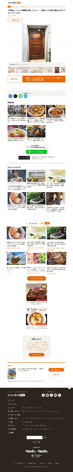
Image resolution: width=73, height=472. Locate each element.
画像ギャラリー (24, 6)
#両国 (39, 350)
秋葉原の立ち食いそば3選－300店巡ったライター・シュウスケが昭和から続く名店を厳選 (17, 207)
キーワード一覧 (36, 442)
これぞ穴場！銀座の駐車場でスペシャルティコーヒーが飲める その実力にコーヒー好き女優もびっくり (17, 187)
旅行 (11, 422)
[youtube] (56, 395)
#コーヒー (31, 342)
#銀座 (36, 342)
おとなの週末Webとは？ (19, 463)
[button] (9, 42)
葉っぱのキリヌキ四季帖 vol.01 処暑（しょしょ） (16, 268)
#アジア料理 (43, 342)
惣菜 (31, 429)
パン (43, 411)
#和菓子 (29, 250)
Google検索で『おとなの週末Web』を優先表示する (43, 156)
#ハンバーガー (36, 273)
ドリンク (50, 429)
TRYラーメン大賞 (15, 414)
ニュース (12, 407)
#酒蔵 (52, 250)
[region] (36, 48)
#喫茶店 (58, 248)
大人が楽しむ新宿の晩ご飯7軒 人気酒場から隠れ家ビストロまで (16, 139)
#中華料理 (45, 345)
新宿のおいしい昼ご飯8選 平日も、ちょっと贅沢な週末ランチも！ (36, 139)
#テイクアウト (41, 247)
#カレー (9, 15)
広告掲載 (57, 463)
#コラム (53, 248)
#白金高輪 (30, 347)
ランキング (13, 404)
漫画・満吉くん (43, 425)
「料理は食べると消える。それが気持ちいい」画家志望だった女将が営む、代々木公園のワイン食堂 (55, 209)
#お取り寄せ (30, 247)
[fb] (52, 395)
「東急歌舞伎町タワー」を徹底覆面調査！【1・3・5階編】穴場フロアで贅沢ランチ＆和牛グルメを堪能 (36, 120)
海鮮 (27, 429)
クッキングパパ (25, 425)
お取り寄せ (13, 429)
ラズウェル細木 (34, 425)
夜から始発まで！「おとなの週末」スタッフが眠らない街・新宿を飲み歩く (17, 120)
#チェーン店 (30, 273)
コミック (12, 425)
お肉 (23, 429)
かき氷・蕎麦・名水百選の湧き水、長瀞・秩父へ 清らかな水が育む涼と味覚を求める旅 (36, 207)
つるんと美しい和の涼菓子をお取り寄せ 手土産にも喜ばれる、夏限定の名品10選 (55, 185)
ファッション (46, 418)
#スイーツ (35, 247)
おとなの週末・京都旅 (27, 422)
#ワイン (39, 345)
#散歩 (44, 350)
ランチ (46, 411)
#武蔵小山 (54, 273)
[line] (47, 395)
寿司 (23, 411)
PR (40, 407)
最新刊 (12, 432)
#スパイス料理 (31, 345)
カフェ (51, 411)
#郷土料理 (37, 347)
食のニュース (25, 407)
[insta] (59, 395)
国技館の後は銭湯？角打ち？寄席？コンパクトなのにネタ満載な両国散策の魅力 (36, 185)
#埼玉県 (62, 248)
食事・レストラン (15, 6)
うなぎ (27, 411)
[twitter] (43, 395)
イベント (36, 407)
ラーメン (38, 411)
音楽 (35, 418)
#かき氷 (49, 248)
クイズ (27, 418)
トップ (12, 400)
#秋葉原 (8, 248)
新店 (31, 407)
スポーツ (40, 418)
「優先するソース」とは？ (37, 158)
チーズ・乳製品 (43, 429)
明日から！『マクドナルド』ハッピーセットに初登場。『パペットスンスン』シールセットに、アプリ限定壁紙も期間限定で (36, 269)
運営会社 (50, 463)
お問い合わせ (43, 463)
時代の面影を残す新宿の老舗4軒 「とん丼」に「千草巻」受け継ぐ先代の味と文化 (55, 120)
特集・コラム (13, 418)
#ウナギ (49, 273)
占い (23, 418)
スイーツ (57, 411)
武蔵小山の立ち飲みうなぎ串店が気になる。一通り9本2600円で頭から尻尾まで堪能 (56, 269)
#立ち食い (14, 248)
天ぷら (32, 411)
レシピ (59, 418)
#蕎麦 (18, 248)
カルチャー (53, 418)
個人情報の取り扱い (32, 463)
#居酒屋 (14, 15)
